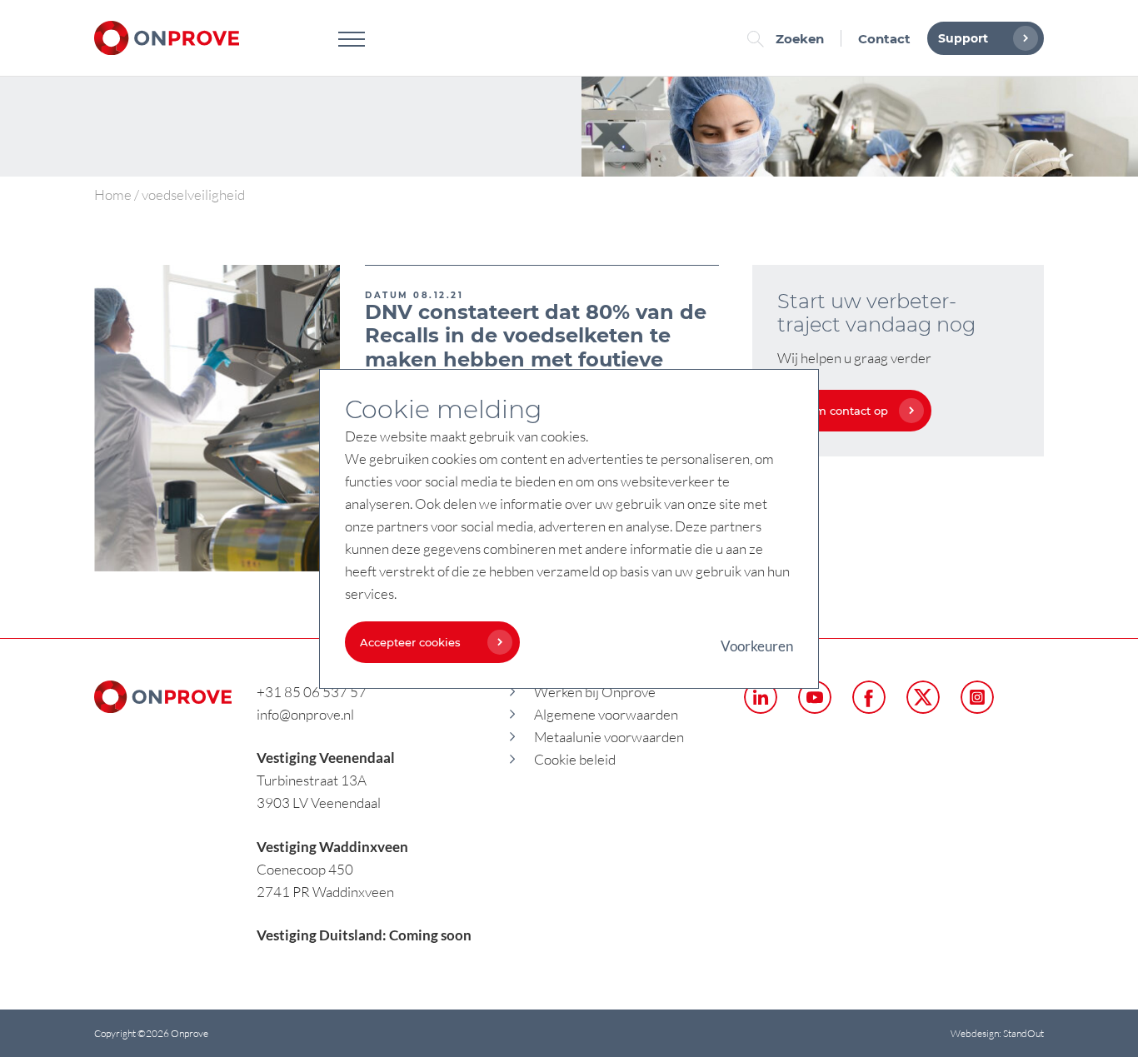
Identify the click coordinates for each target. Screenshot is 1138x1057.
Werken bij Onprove (595, 692)
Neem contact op (840, 410)
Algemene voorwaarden (606, 714)
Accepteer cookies (410, 642)
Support (963, 38)
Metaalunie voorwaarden (609, 736)
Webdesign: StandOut (997, 1033)
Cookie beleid (575, 759)
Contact (884, 39)
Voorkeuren (757, 646)
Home (113, 194)
